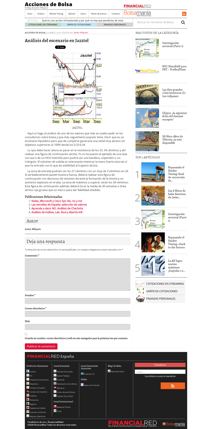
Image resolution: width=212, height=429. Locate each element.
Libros (83, 13)
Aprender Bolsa (117, 371)
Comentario (32, 255)
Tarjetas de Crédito (37, 408)
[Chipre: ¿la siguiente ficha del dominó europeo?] (147, 118)
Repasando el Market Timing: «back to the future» (176, 242)
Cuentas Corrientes (37, 412)
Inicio (29, 13)
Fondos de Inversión (38, 392)
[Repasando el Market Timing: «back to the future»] (153, 242)
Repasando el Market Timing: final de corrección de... (176, 174)
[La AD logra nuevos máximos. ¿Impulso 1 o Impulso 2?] (153, 266)
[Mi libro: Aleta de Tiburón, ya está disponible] (147, 141)
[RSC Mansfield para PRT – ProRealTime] (147, 71)
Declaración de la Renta (66, 384)
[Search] (183, 22)
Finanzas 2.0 (88, 374)
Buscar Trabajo (62, 376)
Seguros (32, 404)
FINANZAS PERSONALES (115, 24)
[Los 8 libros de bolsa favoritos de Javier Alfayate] (153, 196)
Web (27, 321)
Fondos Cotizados (37, 388)
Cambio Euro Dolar (64, 396)
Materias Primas (63, 407)
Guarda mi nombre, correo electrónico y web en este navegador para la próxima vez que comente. (76, 338)
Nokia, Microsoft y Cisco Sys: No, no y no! (56, 201)
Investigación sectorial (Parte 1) (172, 44)
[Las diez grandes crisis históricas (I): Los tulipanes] (147, 95)
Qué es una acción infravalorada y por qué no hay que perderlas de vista (82, 20)
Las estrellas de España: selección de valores (59, 204)
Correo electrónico (36, 308)
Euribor (32, 371)
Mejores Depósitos (37, 416)
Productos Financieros (39, 379)
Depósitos (33, 384)
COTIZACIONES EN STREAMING (42, 24)
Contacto (116, 13)
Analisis (41, 13)
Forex (59, 411)
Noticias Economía (64, 371)
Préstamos (34, 400)
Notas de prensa (98, 13)
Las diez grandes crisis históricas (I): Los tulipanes (174, 92)
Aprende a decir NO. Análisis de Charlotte (57, 208)
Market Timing (56, 13)
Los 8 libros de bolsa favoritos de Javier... (177, 193)
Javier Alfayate (81, 32)
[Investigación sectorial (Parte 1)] (147, 47)
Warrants (60, 388)
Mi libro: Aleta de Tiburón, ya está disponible (172, 139)
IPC (30, 376)
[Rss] (184, 14)
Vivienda (60, 379)
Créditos (33, 396)
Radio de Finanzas (91, 385)
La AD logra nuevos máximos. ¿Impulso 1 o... (176, 265)
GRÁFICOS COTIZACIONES (79, 24)
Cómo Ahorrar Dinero (65, 392)
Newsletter (160, 365)
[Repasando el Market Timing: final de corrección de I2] (153, 172)
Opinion (71, 13)
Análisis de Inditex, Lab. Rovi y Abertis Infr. (57, 212)
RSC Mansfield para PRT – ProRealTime (174, 68)
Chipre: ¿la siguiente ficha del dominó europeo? (174, 116)
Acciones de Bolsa (48, 4)
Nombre (30, 295)
